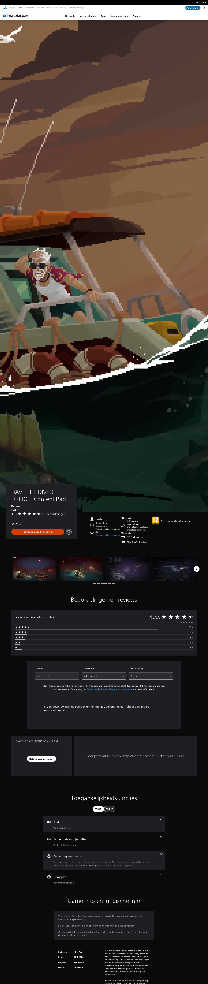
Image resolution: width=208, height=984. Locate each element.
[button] (108, 535)
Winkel (12, 8)
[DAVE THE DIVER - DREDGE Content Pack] (34, 569)
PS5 (20, 8)
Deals (103, 16)
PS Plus (39, 8)
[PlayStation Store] (16, 15)
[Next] (197, 569)
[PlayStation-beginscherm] (5, 8)
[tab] (98, 809)
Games (29, 8)
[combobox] (57, 676)
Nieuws (63, 8)
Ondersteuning (76, 8)
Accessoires (51, 8)
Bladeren (137, 16)
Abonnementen (119, 16)
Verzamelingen (88, 16)
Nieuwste (70, 16)
